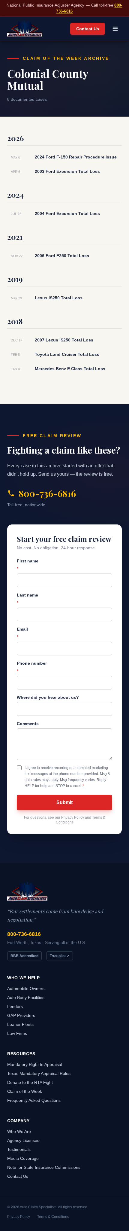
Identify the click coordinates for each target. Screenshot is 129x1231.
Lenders (15, 1006)
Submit (64, 802)
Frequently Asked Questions (34, 1100)
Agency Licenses (23, 1140)
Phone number (32, 667)
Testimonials (19, 1149)
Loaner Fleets (20, 1024)
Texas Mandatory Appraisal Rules (38, 1073)
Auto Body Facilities (25, 997)
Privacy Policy (72, 817)
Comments (28, 723)
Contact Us (87, 28)
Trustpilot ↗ (60, 956)
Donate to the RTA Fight (30, 1082)
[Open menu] (115, 28)
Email (22, 633)
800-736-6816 (47, 493)
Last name (27, 599)
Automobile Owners (25, 988)
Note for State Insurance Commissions (43, 1167)
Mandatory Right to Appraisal (34, 1064)
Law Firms (17, 1033)
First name (27, 565)
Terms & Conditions (53, 1217)
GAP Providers (21, 1015)
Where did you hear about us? (48, 697)
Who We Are (19, 1131)
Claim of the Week (24, 1091)
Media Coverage (23, 1158)
